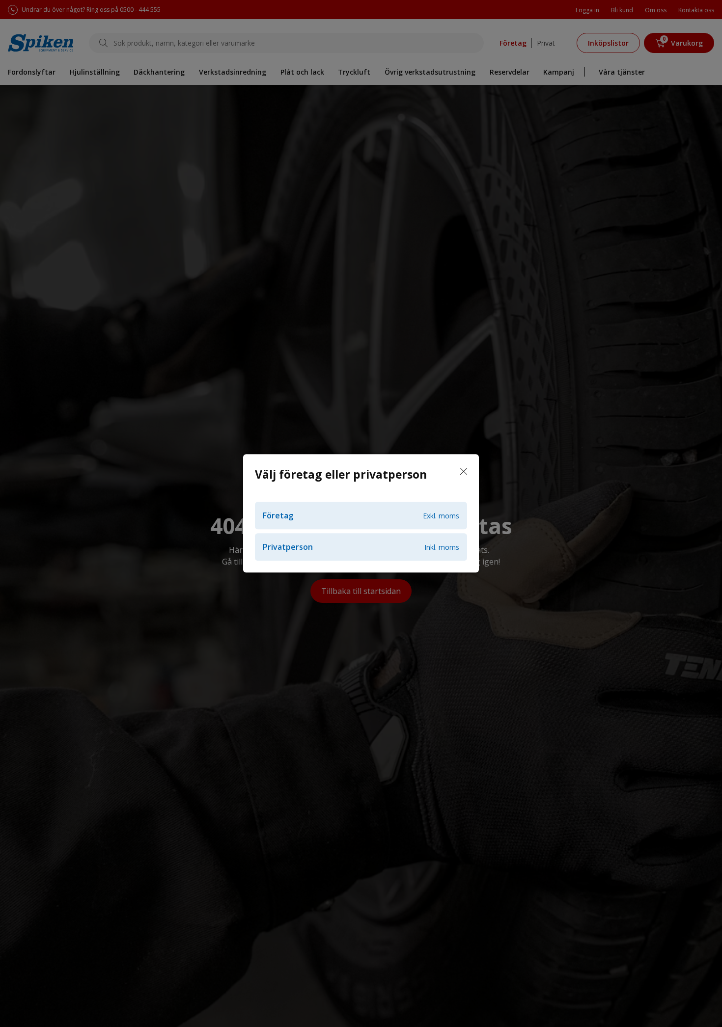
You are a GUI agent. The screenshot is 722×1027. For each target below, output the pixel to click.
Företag (361, 516)
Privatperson (361, 547)
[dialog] (361, 513)
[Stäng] (463, 472)
